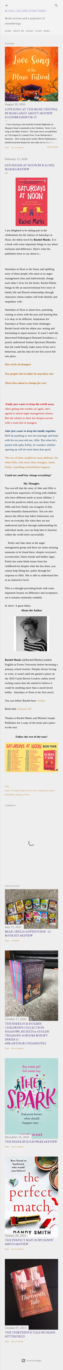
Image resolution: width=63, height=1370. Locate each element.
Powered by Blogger (33, 1361)
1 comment (15, 941)
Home (8, 31)
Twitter (41, 700)
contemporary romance (46, 791)
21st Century (15, 791)
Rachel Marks (10, 795)
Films (38, 31)
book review (32, 791)
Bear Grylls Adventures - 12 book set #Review (28, 933)
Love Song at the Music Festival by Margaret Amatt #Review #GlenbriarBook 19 (31, 113)
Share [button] (7, 148)
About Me (18, 31)
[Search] (56, 5)
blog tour (24, 791)
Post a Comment (17, 148)
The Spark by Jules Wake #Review (31, 1142)
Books (29, 31)
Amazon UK (24, 708)
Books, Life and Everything (25, 11)
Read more (52, 147)
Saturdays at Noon (22, 795)
